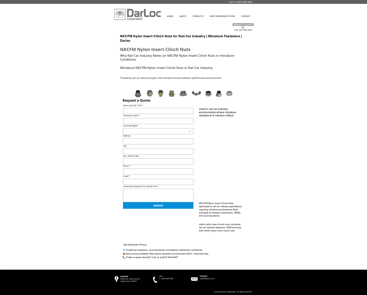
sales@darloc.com (207, 278)
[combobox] (158, 131)
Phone (127, 166)
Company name (131, 115)
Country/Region (130, 125)
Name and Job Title (133, 105)
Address (127, 135)
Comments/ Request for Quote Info (140, 186)
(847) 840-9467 (245, 2)
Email (126, 176)
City (125, 145)
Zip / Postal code (131, 156)
